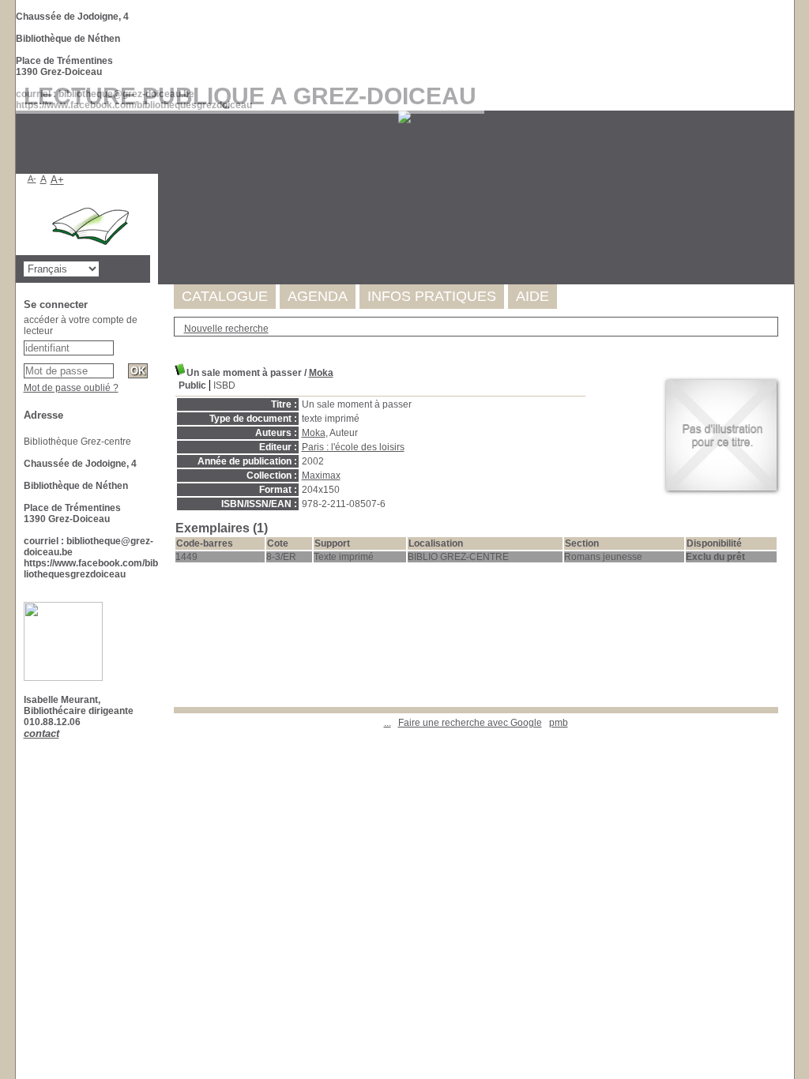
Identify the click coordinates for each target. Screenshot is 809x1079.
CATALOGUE (225, 296)
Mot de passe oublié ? (71, 387)
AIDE (532, 296)
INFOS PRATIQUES (431, 296)
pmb (558, 722)
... (387, 722)
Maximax (321, 475)
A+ (57, 180)
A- (32, 178)
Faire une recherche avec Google (470, 722)
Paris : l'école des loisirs (353, 447)
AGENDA (318, 296)
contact (41, 733)
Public (192, 385)
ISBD (224, 385)
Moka (321, 372)
